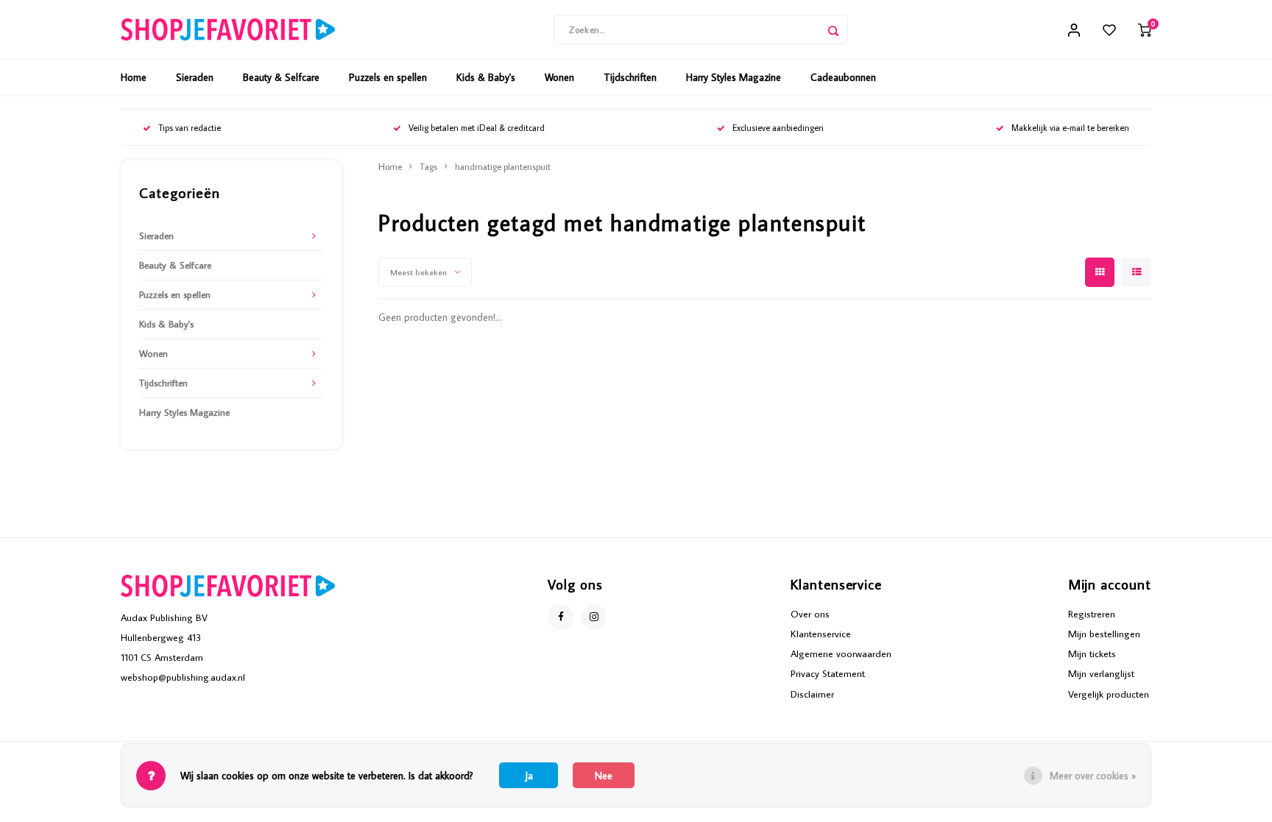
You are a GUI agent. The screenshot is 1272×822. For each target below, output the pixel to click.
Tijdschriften (630, 77)
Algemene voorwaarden (841, 653)
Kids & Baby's (485, 77)
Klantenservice (821, 633)
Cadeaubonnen (843, 77)
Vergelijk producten (1108, 694)
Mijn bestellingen (1104, 633)
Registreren (1091, 613)
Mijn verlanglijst (1101, 673)
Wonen (559, 77)
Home (133, 77)
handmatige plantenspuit (503, 166)
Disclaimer (812, 694)
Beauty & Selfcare (281, 77)
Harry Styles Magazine (733, 77)
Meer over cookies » (1093, 775)
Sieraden (194, 77)
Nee (603, 775)
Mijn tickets (1092, 653)
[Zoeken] (833, 29)
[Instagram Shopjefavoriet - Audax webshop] (594, 617)
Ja (529, 775)
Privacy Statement (828, 673)
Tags (428, 166)
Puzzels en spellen (388, 77)
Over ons (810, 613)
